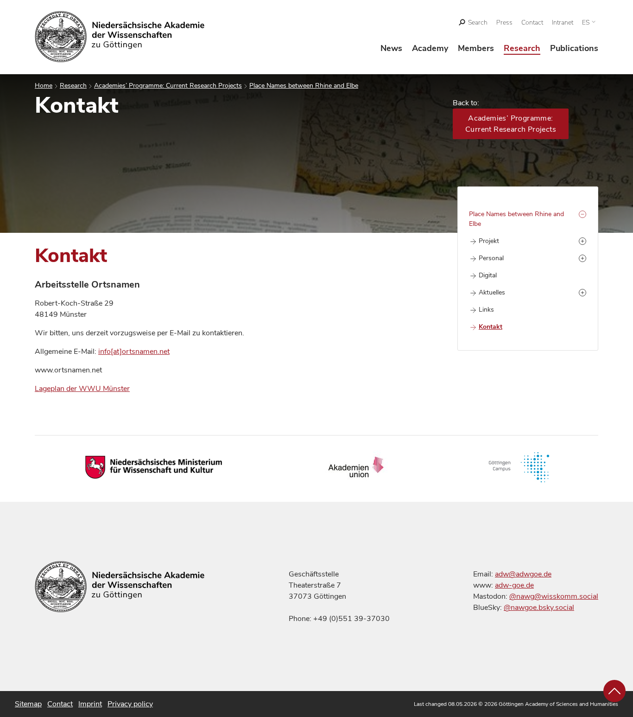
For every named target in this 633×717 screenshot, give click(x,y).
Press (504, 22)
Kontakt (490, 326)
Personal (491, 258)
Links (486, 309)
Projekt (489, 241)
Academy (430, 48)
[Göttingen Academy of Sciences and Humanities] (120, 36)
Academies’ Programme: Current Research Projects (168, 85)
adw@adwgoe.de (523, 574)
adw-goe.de (514, 585)
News (391, 48)
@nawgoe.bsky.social (539, 607)
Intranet (562, 22)
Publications (574, 48)
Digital (488, 275)
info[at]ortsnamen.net (134, 351)
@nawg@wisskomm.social (553, 596)
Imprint (90, 704)
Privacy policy (130, 704)
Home (43, 85)
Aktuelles (492, 292)
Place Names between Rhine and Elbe (303, 85)
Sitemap (28, 704)
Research (522, 48)
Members (476, 48)
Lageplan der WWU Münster (82, 389)
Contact (532, 22)
